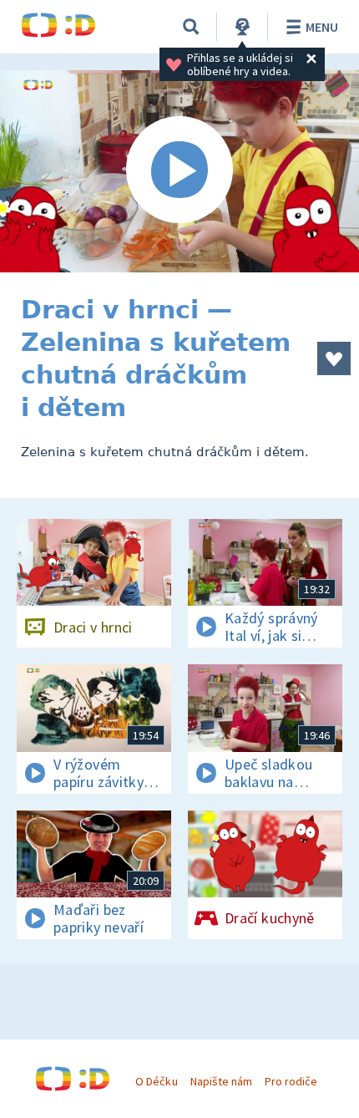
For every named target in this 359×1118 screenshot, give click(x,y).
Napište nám (221, 1081)
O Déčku (156, 1081)
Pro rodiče (291, 1081)
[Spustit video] (179, 171)
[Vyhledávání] (191, 26)
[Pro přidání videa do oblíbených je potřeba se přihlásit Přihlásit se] (334, 358)
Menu (322, 26)
